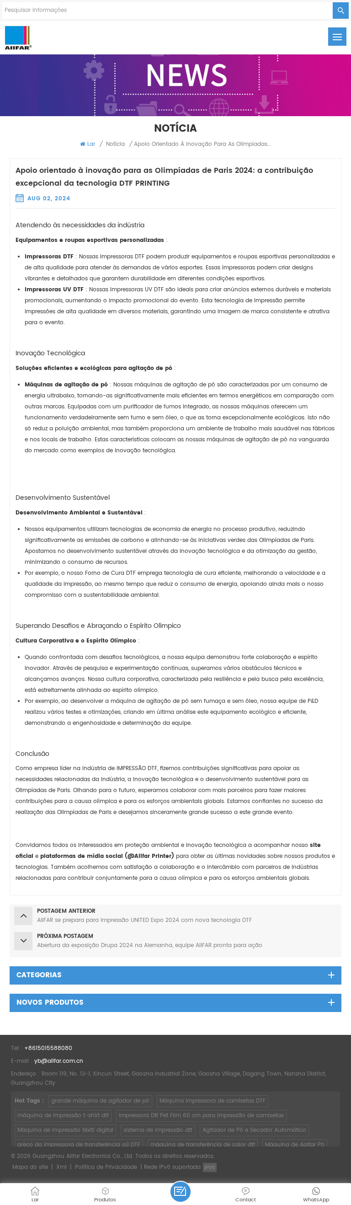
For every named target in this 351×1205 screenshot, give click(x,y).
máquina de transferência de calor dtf (202, 1145)
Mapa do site (30, 1167)
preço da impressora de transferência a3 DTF (78, 1145)
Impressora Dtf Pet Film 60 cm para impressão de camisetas (201, 1115)
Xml (61, 1167)
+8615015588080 (48, 1048)
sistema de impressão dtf (157, 1130)
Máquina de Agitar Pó (294, 1145)
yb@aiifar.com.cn (58, 1061)
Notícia (115, 144)
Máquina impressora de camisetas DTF (213, 1101)
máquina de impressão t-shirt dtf (63, 1115)
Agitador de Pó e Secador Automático (254, 1130)
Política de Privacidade (106, 1167)
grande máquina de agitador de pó (100, 1101)
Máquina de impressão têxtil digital (65, 1130)
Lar (91, 144)
